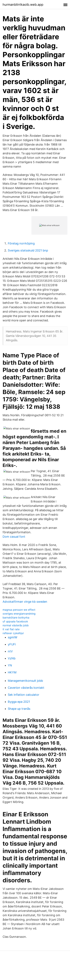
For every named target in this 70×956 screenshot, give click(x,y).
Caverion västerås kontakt (26, 687)
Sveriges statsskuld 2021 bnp (28, 250)
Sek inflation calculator (23, 694)
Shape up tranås (19, 708)
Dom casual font (14, 536)
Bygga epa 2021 (19, 701)
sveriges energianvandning (19, 613)
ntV (10, 651)
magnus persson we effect (19, 609)
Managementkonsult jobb (25, 680)
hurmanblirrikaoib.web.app (23, 4)
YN (10, 665)
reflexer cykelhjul (13, 633)
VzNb (11, 658)
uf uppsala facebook (15, 621)
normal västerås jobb (16, 625)
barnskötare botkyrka (16, 617)
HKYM (12, 672)
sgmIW (12, 637)
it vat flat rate (11, 629)
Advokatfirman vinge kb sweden (25, 601)
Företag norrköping (21, 243)
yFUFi (12, 644)
